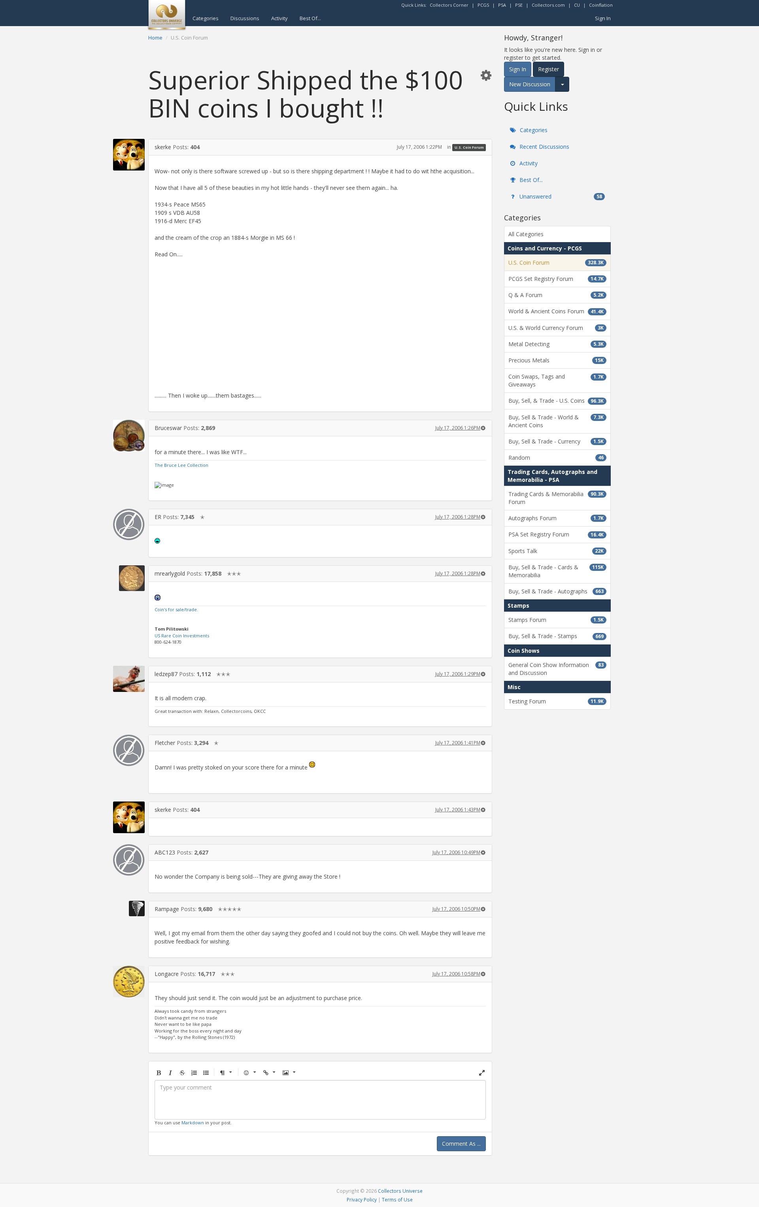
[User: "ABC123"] (129, 860)
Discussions (244, 18)
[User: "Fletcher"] (129, 750)
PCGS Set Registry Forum (556, 278)
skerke (163, 147)
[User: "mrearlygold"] (129, 578)
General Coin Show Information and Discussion (556, 668)
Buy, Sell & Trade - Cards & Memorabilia (556, 571)
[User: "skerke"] (129, 155)
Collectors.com (548, 5)
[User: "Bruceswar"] (129, 435)
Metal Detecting (556, 344)
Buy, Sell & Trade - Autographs (556, 591)
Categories (206, 18)
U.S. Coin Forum (469, 147)
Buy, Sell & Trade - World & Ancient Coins (556, 421)
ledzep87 (166, 674)
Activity (279, 18)
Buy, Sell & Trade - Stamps (556, 636)
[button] (486, 74)
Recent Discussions (543, 146)
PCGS (483, 5)
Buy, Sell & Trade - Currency (556, 441)
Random (556, 457)
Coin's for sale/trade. (176, 609)
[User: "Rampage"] (129, 908)
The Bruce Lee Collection (181, 465)
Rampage (167, 909)
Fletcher (165, 743)
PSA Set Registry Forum (556, 534)
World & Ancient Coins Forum (556, 311)
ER (158, 517)
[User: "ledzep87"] (129, 679)
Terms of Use (397, 1199)
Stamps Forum (556, 619)
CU (577, 5)
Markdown (192, 1123)
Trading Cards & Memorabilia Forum (556, 498)
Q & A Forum (556, 295)
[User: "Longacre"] (129, 981)
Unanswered (560, 196)
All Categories (526, 234)
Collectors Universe (400, 1191)
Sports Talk (556, 551)
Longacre (167, 974)
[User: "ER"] (129, 524)
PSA (502, 5)
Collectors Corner (449, 5)
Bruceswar (168, 428)
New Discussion (529, 84)
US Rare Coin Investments (182, 636)
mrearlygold (170, 573)
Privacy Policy (362, 1199)
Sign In (603, 18)
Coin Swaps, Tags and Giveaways (556, 380)
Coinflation (601, 5)
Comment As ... (461, 1143)
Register (548, 69)
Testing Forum (556, 701)
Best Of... (310, 18)
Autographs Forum (556, 518)
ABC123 (165, 852)
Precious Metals (556, 360)
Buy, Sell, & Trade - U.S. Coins (556, 400)
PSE (519, 5)
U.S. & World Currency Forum (556, 328)
